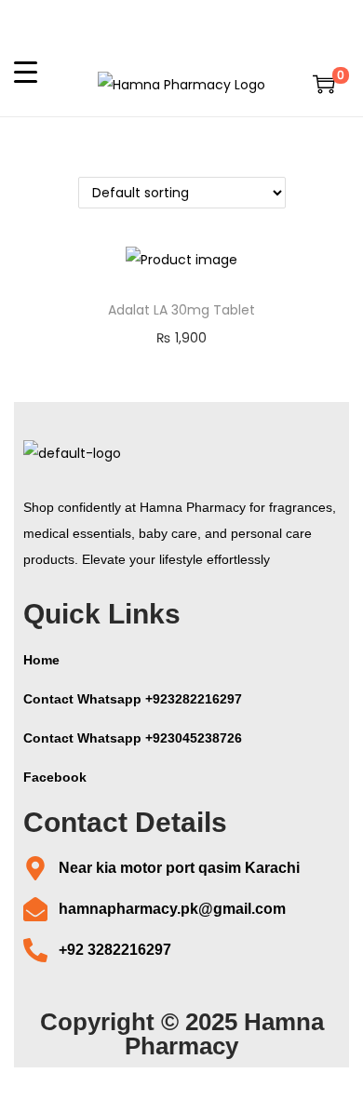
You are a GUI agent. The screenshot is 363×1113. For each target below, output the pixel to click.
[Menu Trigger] (25, 71)
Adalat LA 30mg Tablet (181, 310)
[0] (324, 84)
